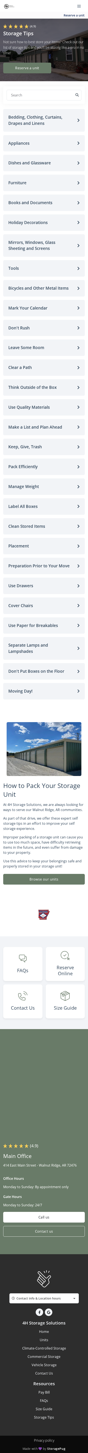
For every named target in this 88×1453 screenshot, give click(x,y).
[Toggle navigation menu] (81, 6)
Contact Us (44, 1373)
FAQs (44, 1400)
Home (44, 1331)
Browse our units (43, 879)
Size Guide (44, 1409)
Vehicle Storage (44, 1365)
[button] (44, 120)
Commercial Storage (44, 1356)
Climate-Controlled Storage (44, 1348)
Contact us (44, 1231)
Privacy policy (44, 1440)
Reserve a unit (74, 15)
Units (44, 1340)
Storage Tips (44, 1417)
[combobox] (44, 1298)
